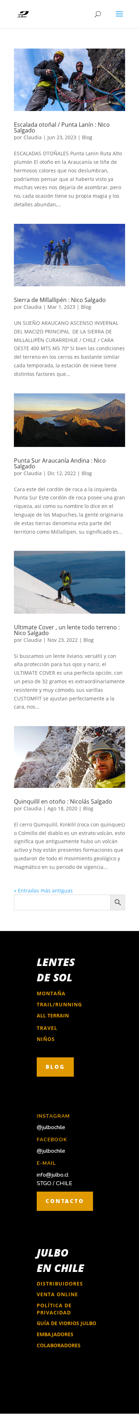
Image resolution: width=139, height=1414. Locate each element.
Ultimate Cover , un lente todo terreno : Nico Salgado (67, 630)
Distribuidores (60, 1283)
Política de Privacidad (54, 1309)
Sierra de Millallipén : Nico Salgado (60, 300)
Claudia (33, 137)
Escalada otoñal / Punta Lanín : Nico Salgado (62, 127)
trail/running (59, 1004)
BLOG (55, 1066)
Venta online (57, 1294)
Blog (87, 137)
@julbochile (51, 1127)
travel (47, 1028)
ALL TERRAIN (53, 1015)
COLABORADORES (59, 1345)
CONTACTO (65, 1200)
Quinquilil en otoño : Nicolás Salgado (63, 801)
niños (46, 1039)
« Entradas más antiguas (43, 890)
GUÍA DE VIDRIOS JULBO (66, 1323)
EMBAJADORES (55, 1334)
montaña (51, 993)
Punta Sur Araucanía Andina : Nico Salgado (60, 463)
